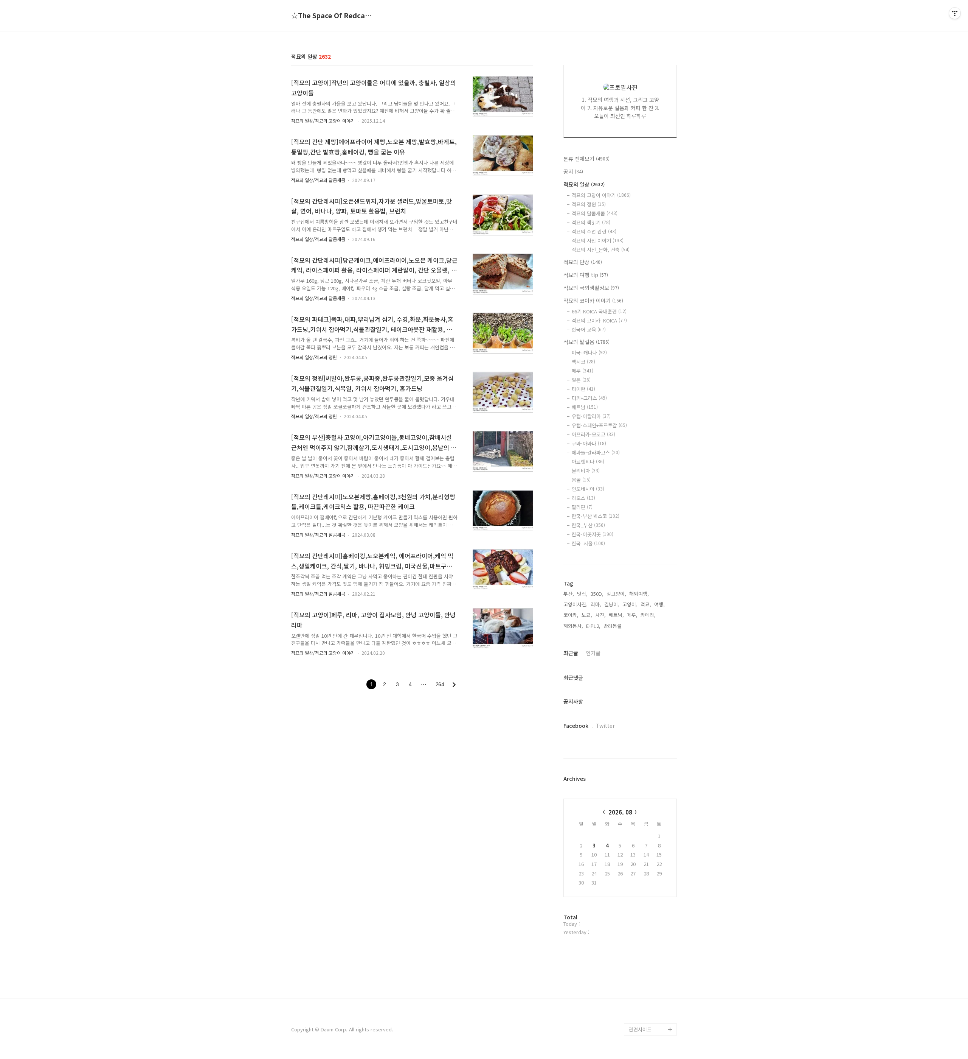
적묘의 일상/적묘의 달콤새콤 (318, 180)
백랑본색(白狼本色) (649, 1005)
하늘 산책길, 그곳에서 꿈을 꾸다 (652, 781)
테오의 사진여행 (645, 823)
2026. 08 (620, 812)
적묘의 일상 (584, 184)
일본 (581, 379)
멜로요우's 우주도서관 (652, 835)
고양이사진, (575, 604)
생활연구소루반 (645, 920)
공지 (573, 171)
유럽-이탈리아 (591, 416)
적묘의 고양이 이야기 (601, 195)
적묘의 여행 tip (585, 275)
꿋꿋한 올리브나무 (648, 871)
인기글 (593, 653)
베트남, (616, 614)
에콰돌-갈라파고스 (596, 452)
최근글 (570, 653)
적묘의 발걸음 (586, 342)
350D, (597, 593)
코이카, (571, 614)
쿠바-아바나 (589, 443)
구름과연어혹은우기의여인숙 (652, 950)
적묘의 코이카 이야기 (593, 300)
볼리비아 (586, 470)
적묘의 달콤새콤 (594, 213)
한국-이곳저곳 (592, 534)
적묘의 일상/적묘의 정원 (314, 357)
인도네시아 (588, 488)
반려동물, (613, 625)
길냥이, (611, 604)
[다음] (454, 684)
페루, (632, 614)
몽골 (581, 479)
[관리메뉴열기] (954, 13)
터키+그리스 (589, 398)
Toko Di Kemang (647, 968)
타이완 (583, 388)
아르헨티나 (588, 461)
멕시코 (583, 361)
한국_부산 (588, 525)
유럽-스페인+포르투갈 (599, 425)
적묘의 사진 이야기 (598, 240)
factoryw (639, 908)
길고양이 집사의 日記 (651, 896)
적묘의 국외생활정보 (591, 287)
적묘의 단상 (582, 262)
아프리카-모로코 (593, 434)
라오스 (583, 497)
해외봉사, (573, 625)
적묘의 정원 (589, 204)
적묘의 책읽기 (591, 222)
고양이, (630, 604)
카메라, (648, 614)
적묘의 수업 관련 (594, 231)
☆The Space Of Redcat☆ (332, 15)
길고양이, (616, 593)
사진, (600, 614)
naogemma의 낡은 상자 (652, 853)
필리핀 (582, 507)
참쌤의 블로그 (643, 1017)
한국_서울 (588, 543)
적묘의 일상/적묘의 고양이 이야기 (323, 120)
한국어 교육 (589, 329)
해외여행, (639, 593)
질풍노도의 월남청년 (650, 980)
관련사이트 (640, 1029)
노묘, (587, 614)
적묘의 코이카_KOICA (599, 320)
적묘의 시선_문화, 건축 (601, 249)
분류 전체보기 (586, 158)
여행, (659, 604)
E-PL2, (593, 625)
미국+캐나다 (589, 352)
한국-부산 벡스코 (595, 516)
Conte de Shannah (650, 993)
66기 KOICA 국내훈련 (599, 311)
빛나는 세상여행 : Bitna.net (647, 805)
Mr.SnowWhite (645, 884)
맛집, (582, 593)
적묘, (646, 604)
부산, (568, 593)
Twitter (605, 725)
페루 (582, 370)
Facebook (575, 725)
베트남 (585, 407)
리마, (596, 604)
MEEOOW (639, 932)
